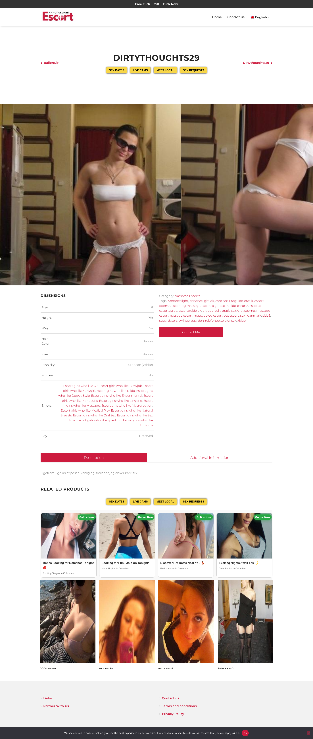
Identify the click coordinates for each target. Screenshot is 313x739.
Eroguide (236, 301)
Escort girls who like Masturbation (126, 405)
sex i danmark (250, 315)
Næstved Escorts (187, 296)
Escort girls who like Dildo (115, 391)
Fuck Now (170, 4)
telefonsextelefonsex (220, 320)
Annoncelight (178, 301)
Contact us (236, 17)
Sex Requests (193, 70)
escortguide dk (190, 310)
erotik (248, 301)
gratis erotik (212, 310)
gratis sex (229, 310)
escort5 (242, 306)
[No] (308, 733)
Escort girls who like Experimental (116, 395)
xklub (241, 320)
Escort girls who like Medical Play (85, 410)
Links (47, 698)
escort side (228, 306)
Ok (245, 733)
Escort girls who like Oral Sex (94, 415)
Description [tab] (94, 458)
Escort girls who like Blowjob (120, 386)
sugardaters (168, 320)
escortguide (168, 310)
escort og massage (186, 306)
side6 (266, 315)
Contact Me (191, 332)
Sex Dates (116, 70)
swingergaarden (191, 320)
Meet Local (165, 70)
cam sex (221, 301)
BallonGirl (51, 63)
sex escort (231, 315)
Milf (156, 4)
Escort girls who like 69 (80, 386)
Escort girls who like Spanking (99, 420)
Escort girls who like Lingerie (120, 400)
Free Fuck (142, 4)
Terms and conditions (179, 706)
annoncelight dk (201, 301)
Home (217, 17)
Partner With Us (56, 706)
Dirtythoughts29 (256, 63)
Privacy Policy (173, 714)
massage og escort (208, 315)
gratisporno (246, 310)
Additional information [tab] (209, 458)
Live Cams (140, 70)
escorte (255, 306)
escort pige (210, 306)
